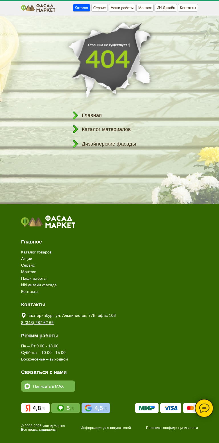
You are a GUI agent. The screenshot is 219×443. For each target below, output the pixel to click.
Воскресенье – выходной (44, 359)
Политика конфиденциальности (172, 428)
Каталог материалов (106, 129)
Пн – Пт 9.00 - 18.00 (39, 346)
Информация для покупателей (106, 428)
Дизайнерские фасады (109, 144)
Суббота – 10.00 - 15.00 (43, 352)
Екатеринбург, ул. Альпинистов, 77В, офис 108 (72, 315)
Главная (92, 115)
